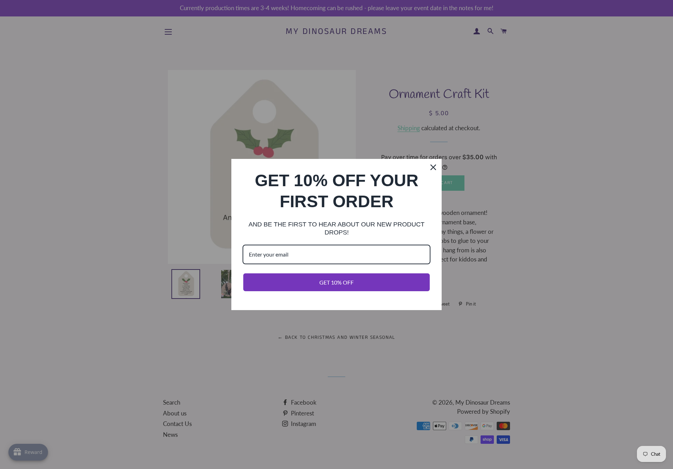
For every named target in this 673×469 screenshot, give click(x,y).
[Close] (433, 167)
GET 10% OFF (336, 282)
